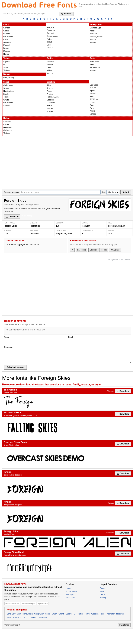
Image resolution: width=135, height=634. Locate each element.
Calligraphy (8, 85)
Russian (93, 39)
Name (6, 337)
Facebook (81, 250)
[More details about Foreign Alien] (67, 542)
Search (67, 13)
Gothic (50, 58)
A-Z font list (70, 597)
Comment (8, 347)
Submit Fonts (71, 591)
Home (68, 588)
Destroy (6, 51)
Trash (5, 97)
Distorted (7, 48)
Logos (92, 102)
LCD (5, 64)
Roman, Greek (96, 36)
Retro (49, 39)
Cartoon (6, 28)
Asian (49, 91)
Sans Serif (11, 614)
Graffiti (6, 100)
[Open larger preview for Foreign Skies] (100, 205)
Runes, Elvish (53, 97)
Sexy (92, 105)
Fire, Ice (50, 27)
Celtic (49, 67)
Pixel (102, 614)
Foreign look (96, 24)
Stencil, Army (52, 36)
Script (6, 82)
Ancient (50, 94)
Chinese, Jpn (95, 28)
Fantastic (51, 103)
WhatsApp (115, 250)
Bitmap (6, 74)
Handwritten (8, 91)
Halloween (7, 127)
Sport (92, 91)
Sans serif (94, 62)
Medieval (50, 62)
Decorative (51, 30)
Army (92, 108)
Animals (50, 88)
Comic (6, 31)
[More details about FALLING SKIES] (67, 428)
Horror (6, 54)
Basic (92, 58)
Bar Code (94, 85)
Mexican (93, 33)
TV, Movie (94, 99)
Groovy (6, 33)
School (6, 88)
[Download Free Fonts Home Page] (39, 5)
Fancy (6, 24)
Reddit (104, 250)
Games (50, 108)
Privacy (103, 597)
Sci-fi (5, 67)
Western (7, 42)
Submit (125, 192)
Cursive (69, 614)
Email (70, 337)
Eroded (6, 45)
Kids (92, 96)
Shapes (50, 111)
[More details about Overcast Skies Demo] (67, 457)
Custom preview (11, 192)
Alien (49, 85)
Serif (92, 64)
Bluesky (93, 250)
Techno (6, 58)
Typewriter (51, 33)
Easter (6, 124)
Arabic (92, 31)
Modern (50, 64)
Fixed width (95, 67)
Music (92, 111)
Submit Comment (15, 367)
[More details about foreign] (67, 487)
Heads (93, 93)
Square (6, 62)
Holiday (6, 118)
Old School (8, 36)
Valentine (7, 122)
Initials (49, 42)
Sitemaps (70, 594)
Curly (5, 39)
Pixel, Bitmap (8, 77)
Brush (5, 94)
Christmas (7, 130)
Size (103, 192)
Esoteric (50, 100)
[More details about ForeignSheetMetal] (67, 567)
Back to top (124, 625)
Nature (93, 88)
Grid (48, 45)
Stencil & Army (13, 617)
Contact (103, 588)
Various (50, 48)
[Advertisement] (67, 162)
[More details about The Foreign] (67, 401)
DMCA (102, 594)
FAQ (102, 591)
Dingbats (51, 82)
